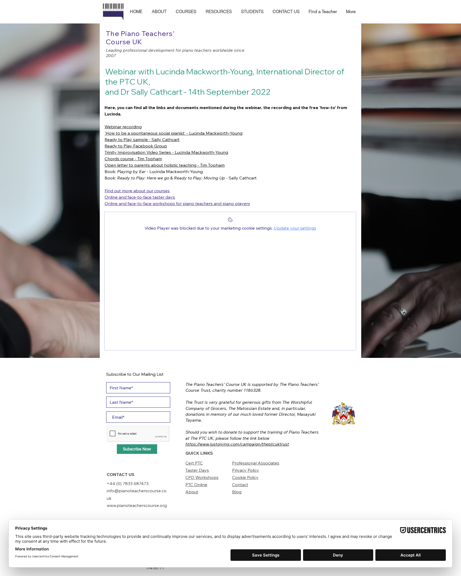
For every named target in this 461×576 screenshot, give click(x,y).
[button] (159, 11)
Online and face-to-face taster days (140, 197)
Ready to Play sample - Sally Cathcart (142, 139)
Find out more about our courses (137, 190)
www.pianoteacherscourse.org (137, 505)
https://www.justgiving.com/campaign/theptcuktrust (237, 444)
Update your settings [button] (295, 228)
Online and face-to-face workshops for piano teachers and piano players (177, 203)
